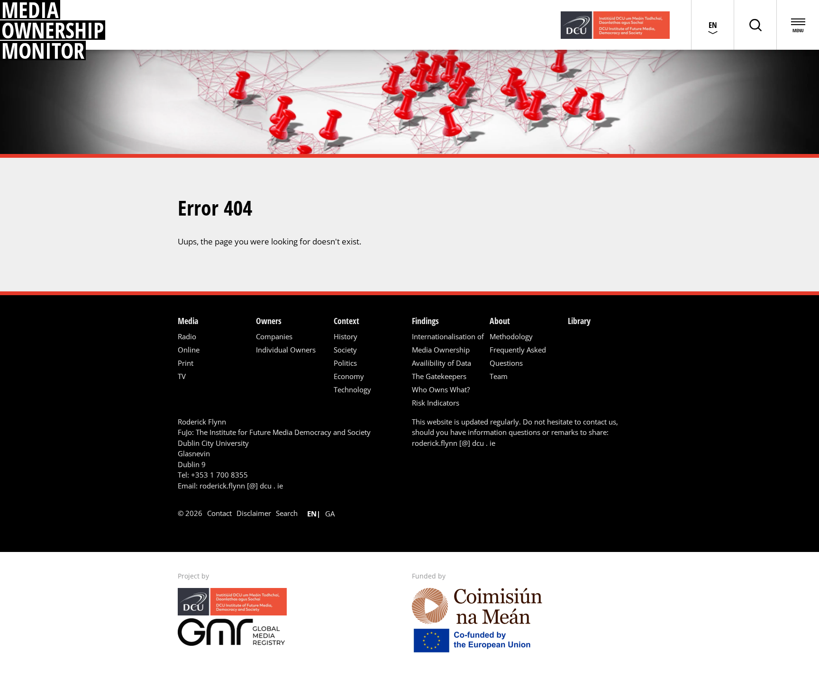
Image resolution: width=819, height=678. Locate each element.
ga (330, 513)
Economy (349, 376)
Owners (269, 320)
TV (182, 376)
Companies (274, 336)
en (312, 513)
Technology (352, 389)
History (345, 336)
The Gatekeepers (439, 376)
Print (185, 363)
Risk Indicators (435, 402)
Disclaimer (254, 513)
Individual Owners (286, 349)
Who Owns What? (441, 389)
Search (287, 513)
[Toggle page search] (755, 25)
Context (346, 320)
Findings (425, 320)
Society (345, 349)
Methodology (511, 336)
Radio (187, 336)
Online (189, 349)
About (500, 320)
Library (579, 320)
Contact (219, 513)
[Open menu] (797, 25)
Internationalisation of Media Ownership (448, 343)
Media (188, 320)
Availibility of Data (441, 363)
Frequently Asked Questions (518, 356)
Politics (345, 363)
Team (499, 376)
